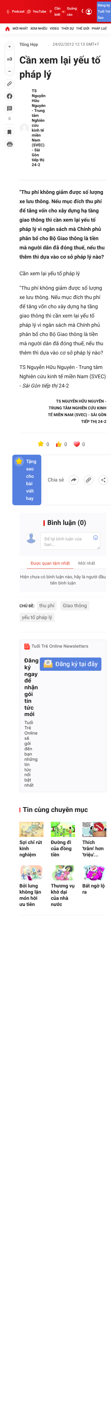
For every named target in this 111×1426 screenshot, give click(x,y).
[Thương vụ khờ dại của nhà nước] (63, 872)
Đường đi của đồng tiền (61, 848)
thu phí (47, 606)
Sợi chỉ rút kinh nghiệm (30, 848)
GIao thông (75, 606)
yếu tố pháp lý (37, 617)
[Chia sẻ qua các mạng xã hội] (103, 480)
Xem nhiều (38, 29)
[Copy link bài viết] (88, 480)
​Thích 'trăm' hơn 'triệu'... (93, 848)
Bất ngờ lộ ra (93, 889)
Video (54, 29)
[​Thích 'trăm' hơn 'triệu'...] (94, 829)
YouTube (39, 12)
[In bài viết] (9, 144)
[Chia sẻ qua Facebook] (74, 480)
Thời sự (67, 29)
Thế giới (82, 29)
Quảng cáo (72, 11)
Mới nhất (20, 29)
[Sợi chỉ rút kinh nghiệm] (31, 829)
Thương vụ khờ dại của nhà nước (63, 895)
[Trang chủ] (7, 28)
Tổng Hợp (28, 44)
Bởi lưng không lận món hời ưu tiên (30, 895)
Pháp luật (100, 29)
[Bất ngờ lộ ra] (94, 872)
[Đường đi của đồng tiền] (63, 829)
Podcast (18, 12)
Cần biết (57, 11)
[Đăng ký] (70, 664)
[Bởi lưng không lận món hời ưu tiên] (31, 872)
